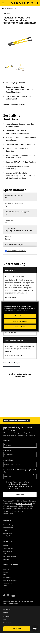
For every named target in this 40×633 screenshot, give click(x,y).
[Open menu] (3, 3)
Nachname (7, 450)
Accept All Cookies (19, 326)
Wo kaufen (17, 629)
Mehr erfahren (10, 297)
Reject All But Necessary (20, 321)
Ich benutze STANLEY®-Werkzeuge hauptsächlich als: (19, 471)
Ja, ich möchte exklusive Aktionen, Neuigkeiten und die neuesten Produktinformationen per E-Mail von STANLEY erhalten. (19, 485)
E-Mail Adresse (8, 460)
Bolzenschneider (11, 8)
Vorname (6, 441)
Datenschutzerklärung (24, 503)
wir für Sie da (10, 332)
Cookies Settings (20, 315)
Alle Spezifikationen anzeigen (16, 251)
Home (3, 8)
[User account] (37, 3)
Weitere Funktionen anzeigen (14, 104)
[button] (4, 595)
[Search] (32, 3)
